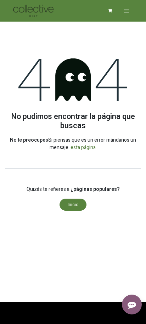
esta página (83, 147)
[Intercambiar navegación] (126, 11)
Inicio (73, 204)
